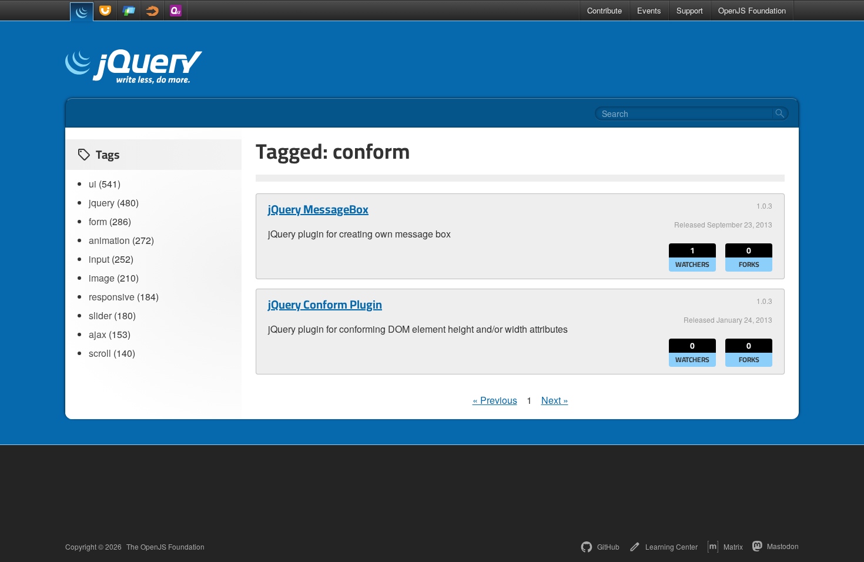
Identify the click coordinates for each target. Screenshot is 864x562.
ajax (97, 334)
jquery (102, 202)
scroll (100, 353)
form (98, 221)
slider (100, 315)
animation (109, 240)
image (102, 278)
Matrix (733, 546)
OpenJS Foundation (752, 10)
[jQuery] (81, 11)
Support (690, 10)
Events (649, 10)
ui (92, 183)
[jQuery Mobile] (128, 11)
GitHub (608, 546)
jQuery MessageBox (318, 209)
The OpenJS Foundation (165, 546)
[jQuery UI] (105, 11)
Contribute (604, 10)
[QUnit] (175, 11)
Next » (554, 400)
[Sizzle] (152, 11)
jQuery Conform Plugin (325, 304)
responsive (112, 296)
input (99, 259)
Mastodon (783, 546)
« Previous (495, 400)
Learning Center (671, 546)
